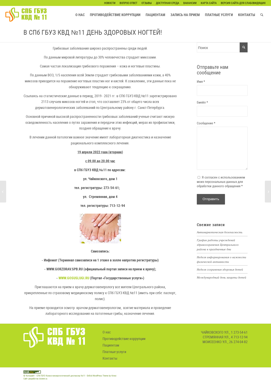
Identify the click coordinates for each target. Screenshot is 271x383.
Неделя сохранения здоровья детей (220, 269)
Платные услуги (114, 351)
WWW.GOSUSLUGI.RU (74, 277)
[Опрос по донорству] (3, 192)
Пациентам (111, 345)
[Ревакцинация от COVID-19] (268, 192)
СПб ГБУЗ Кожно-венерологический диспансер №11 (61, 375)
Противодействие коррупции (124, 338)
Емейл (202, 102)
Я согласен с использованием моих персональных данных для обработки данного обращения (221, 181)
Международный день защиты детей (221, 277)
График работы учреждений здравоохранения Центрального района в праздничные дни (218, 244)
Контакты (110, 358)
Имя (201, 81)
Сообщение (206, 123)
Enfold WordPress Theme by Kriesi (101, 375)
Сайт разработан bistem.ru (35, 378)
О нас (107, 332)
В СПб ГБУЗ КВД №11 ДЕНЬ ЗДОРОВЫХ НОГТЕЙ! (92, 32)
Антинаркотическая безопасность (219, 232)
